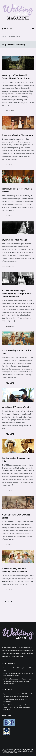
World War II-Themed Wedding (16, 407)
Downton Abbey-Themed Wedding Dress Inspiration (14, 570)
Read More (10, 111)
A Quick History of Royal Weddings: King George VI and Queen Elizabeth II (16, 293)
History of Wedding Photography (17, 135)
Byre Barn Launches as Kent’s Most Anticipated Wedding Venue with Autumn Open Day (18, 695)
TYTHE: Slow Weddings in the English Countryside (15, 700)
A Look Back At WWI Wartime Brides (16, 516)
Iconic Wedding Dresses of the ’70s (16, 352)
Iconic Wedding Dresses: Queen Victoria (17, 190)
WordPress (13, 752)
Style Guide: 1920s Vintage (14, 240)
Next (12, 602)
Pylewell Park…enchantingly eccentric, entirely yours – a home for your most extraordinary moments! (18, 707)
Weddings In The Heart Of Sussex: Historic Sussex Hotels (16, 77)
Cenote (21, 751)
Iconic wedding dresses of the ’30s (16, 459)
